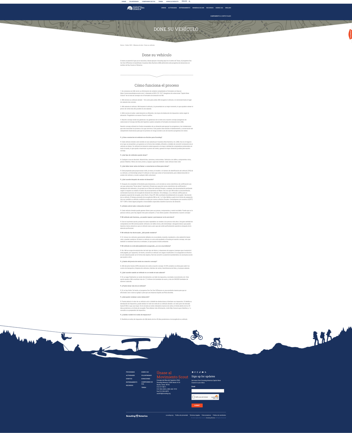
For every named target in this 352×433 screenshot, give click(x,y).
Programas (130, 372)
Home (122, 45)
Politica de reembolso (219, 415)
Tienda (160, 1)
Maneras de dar (198, 8)
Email (194, 386)
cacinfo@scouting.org (163, 393)
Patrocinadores (206, 415)
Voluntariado (134, 1)
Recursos (209, 8)
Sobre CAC (219, 8)
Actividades (172, 8)
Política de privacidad (181, 415)
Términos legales (195, 415)
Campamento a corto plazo (220, 16)
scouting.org (169, 415)
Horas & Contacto (172, 1)
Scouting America (210, 417)
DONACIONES (145, 379)
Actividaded (130, 375)
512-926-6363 (161, 389)
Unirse (163, 8)
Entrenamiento (184, 8)
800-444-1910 (172, 389)
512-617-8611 (161, 387)
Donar (124, 1)
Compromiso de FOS (148, 1)
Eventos (129, 379)
